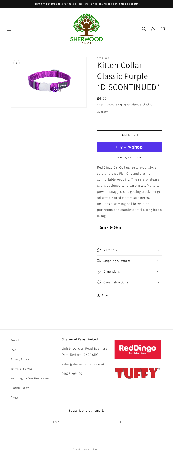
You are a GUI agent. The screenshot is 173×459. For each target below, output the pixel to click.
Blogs (14, 397)
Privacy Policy (20, 359)
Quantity (102, 112)
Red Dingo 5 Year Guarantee (30, 378)
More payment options (130, 157)
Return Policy (20, 387)
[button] (9, 28)
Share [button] (106, 295)
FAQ (13, 350)
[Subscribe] (119, 422)
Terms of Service (22, 369)
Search (15, 340)
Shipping (121, 104)
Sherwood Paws (90, 449)
